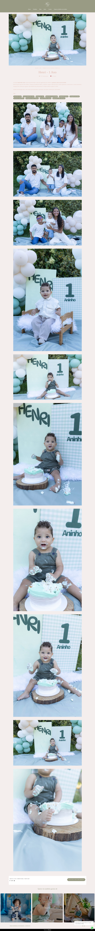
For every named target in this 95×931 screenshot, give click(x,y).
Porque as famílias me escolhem (60, 9)
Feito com (47, 929)
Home (29, 9)
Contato (50, 9)
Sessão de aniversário (19, 98)
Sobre (45, 9)
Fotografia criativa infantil (32, 98)
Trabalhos (35, 9)
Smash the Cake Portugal (51, 96)
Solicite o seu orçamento (76, 879)
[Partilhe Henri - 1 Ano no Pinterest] (14, 880)
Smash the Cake (17, 96)
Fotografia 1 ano (40, 96)
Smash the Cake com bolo (59, 98)
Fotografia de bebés (74, 96)
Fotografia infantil (63, 96)
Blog (40, 9)
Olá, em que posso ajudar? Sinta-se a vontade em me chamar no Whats (83, 923)
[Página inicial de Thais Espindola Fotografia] (47, 4)
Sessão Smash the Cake (28, 96)
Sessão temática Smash (45, 98)
